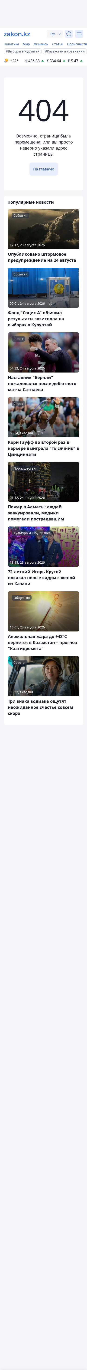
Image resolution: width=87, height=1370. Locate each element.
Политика (11, 44)
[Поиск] (69, 34)
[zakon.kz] (17, 34)
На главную (43, 169)
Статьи (57, 44)
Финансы (41, 44)
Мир (26, 44)
